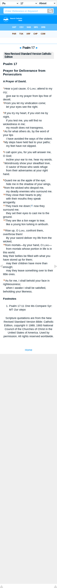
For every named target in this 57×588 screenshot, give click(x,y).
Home (28, 349)
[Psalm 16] (4, 273)
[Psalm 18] (53, 273)
